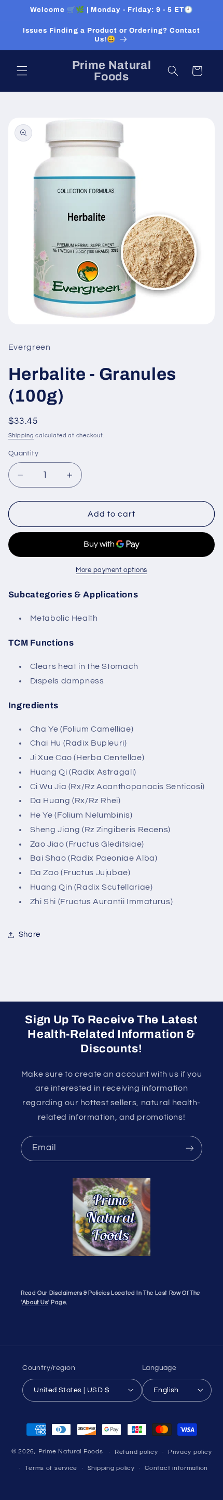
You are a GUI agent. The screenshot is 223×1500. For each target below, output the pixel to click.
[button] (22, 71)
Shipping (21, 435)
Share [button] (29, 934)
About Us (35, 1302)
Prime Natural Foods (70, 1452)
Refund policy (136, 1452)
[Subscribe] (190, 1148)
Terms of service (51, 1468)
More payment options (111, 570)
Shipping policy (111, 1468)
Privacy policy (190, 1452)
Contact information (176, 1468)
